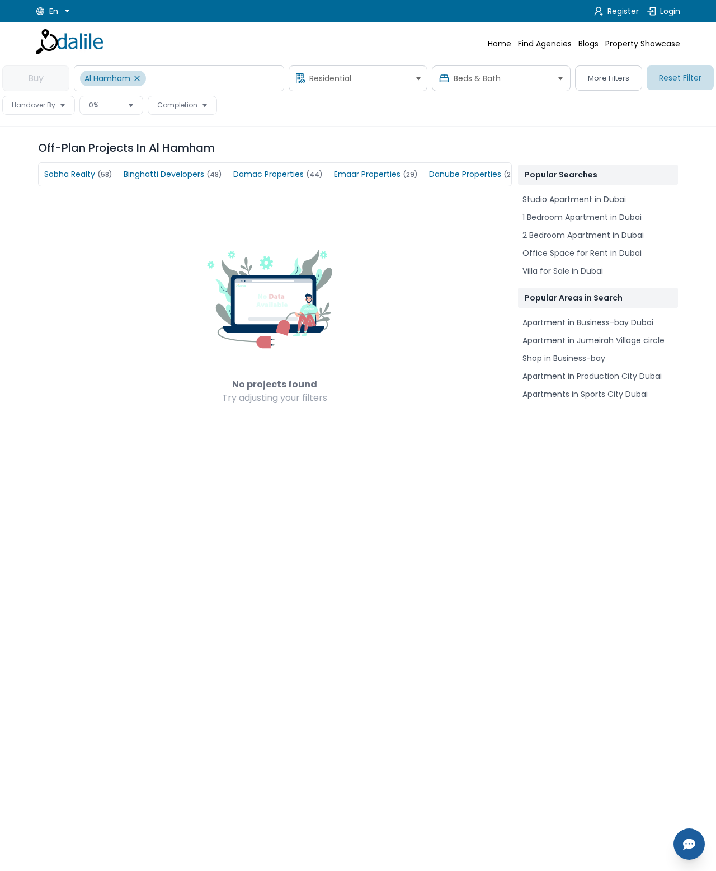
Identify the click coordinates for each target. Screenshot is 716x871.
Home (499, 43)
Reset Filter (680, 77)
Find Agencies (545, 43)
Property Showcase (642, 43)
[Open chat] (689, 844)
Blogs (588, 43)
